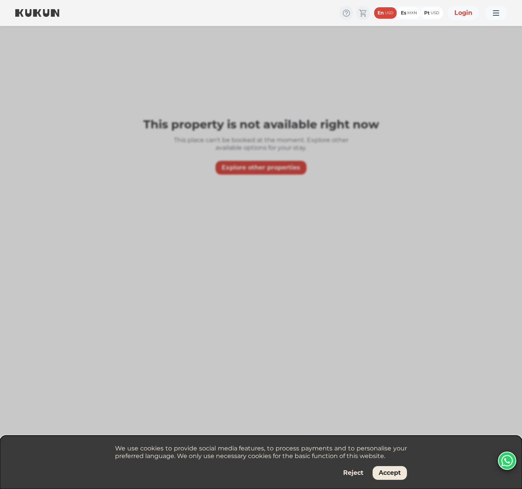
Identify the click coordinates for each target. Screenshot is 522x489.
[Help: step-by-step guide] (346, 13)
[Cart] (363, 13)
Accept (390, 472)
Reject (353, 472)
